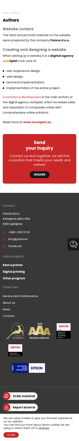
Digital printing (14, 272)
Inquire (39, 174)
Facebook (15, 246)
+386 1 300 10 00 (19, 232)
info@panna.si (18, 239)
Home (6, 12)
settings (44, 428)
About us (9, 303)
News (6, 309)
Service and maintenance (20, 296)
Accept (11, 434)
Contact (9, 316)
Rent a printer (13, 265)
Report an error (24, 407)
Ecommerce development (22, 97)
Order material (24, 396)
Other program (14, 278)
